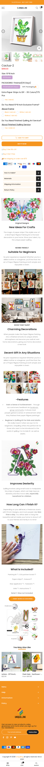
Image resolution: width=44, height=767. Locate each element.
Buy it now (22, 144)
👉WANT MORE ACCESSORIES (22, 599)
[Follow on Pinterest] (11, 737)
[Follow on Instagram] (7, 737)
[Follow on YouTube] (15, 737)
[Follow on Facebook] (3, 737)
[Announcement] (22, 2)
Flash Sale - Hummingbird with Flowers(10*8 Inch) (21, 674)
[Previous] (3, 31)
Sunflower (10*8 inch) (31, 674)
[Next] (40, 31)
